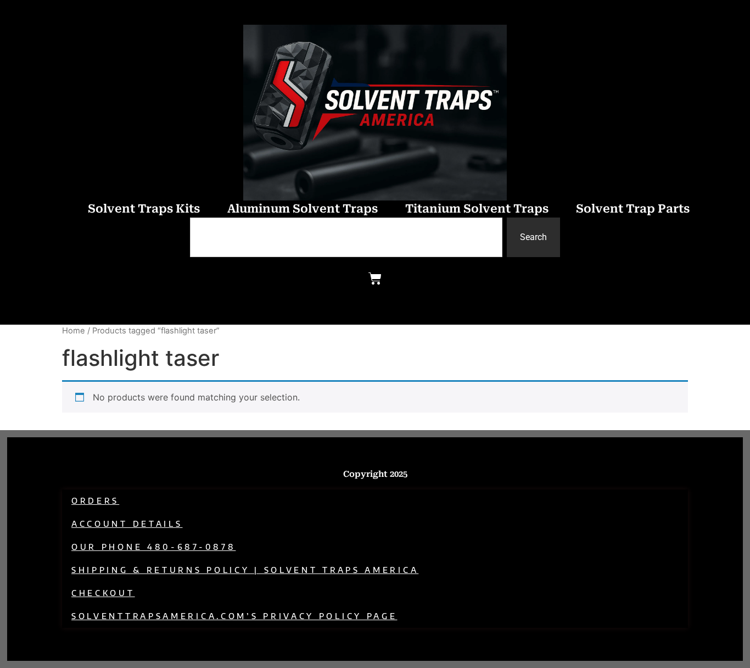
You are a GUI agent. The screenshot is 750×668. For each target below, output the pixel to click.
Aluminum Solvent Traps (302, 208)
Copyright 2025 (375, 474)
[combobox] (346, 237)
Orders (95, 500)
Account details (127, 523)
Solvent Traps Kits (144, 208)
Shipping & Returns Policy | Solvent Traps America (244, 570)
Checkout (103, 593)
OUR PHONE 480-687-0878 (153, 547)
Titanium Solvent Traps (476, 208)
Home (73, 331)
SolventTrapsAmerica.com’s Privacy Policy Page (234, 616)
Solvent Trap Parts (633, 208)
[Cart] (375, 278)
